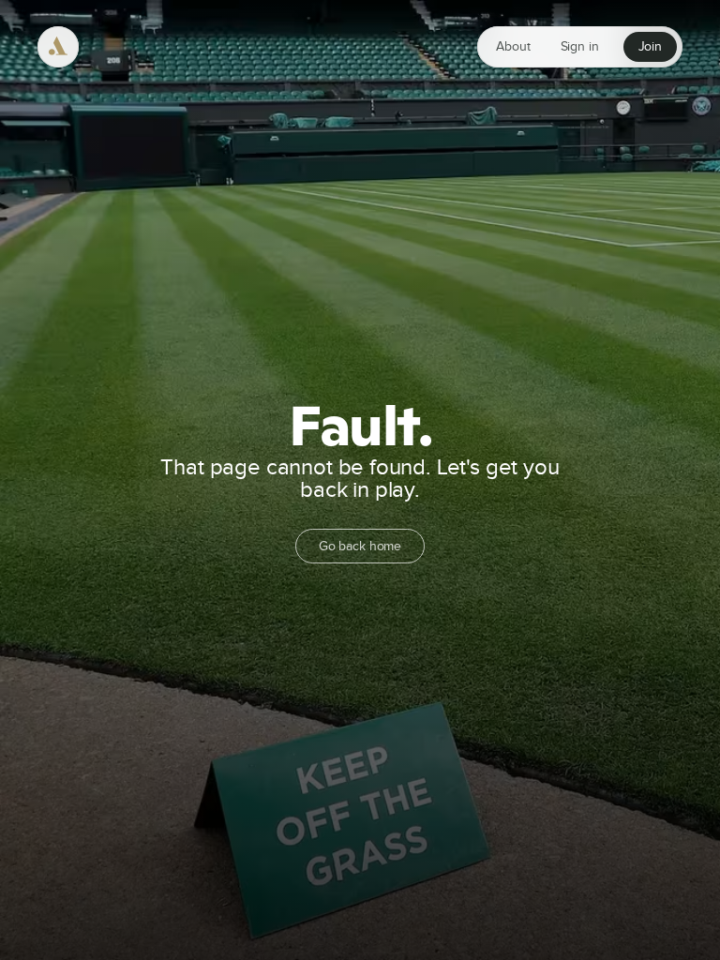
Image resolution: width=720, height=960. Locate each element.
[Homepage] (58, 47)
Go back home (360, 545)
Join (650, 46)
